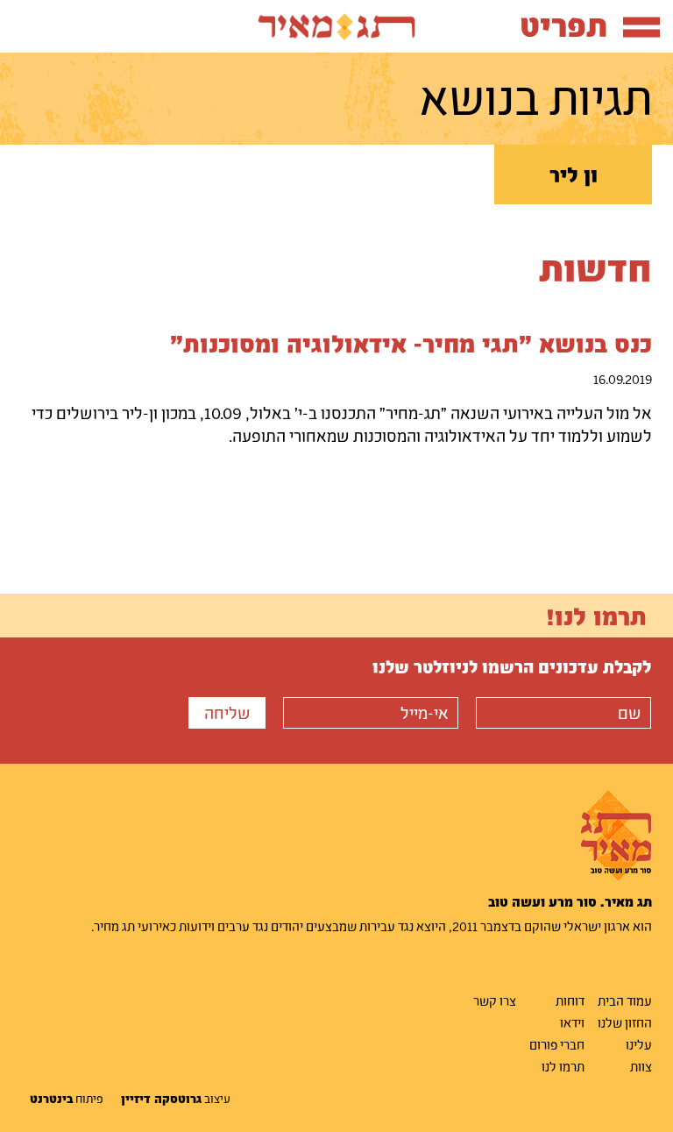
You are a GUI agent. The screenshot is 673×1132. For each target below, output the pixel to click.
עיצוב (175, 1099)
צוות (641, 1066)
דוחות (570, 1000)
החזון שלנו (625, 1022)
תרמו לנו (563, 1066)
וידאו (572, 1022)
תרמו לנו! (596, 616)
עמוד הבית (625, 1000)
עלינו (639, 1044)
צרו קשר (494, 1000)
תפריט (563, 25)
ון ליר (573, 174)
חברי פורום (556, 1044)
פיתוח (66, 1099)
